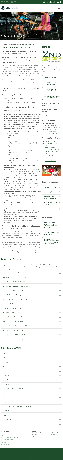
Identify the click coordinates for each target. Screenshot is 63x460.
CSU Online (4, 442)
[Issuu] (15, 1)
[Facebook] (2, 1)
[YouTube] (7, 1)
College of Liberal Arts (6, 441)
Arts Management (5, 444)
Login (30, 457)
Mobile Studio (29, 44)
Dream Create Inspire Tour (52, 149)
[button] (60, 273)
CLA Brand (16, 450)
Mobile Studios (49, 157)
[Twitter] (4, 1)
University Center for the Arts (8, 439)
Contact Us (4, 434)
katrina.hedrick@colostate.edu (53, 131)
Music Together (49, 155)
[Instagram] (9, 1)
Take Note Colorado (26, 236)
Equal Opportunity (49, 450)
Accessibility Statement (16, 457)
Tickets (2, 436)
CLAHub (22, 450)
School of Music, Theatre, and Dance (10, 437)
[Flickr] (12, 2)
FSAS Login (10, 450)
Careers (42, 450)
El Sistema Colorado (50, 159)
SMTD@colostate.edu (56, 434)
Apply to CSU (36, 450)
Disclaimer (25, 457)
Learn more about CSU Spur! (52, 163)
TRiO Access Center (50, 141)
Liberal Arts (3, 450)
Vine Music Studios (50, 147)
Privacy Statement (5, 457)
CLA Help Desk (28, 450)
